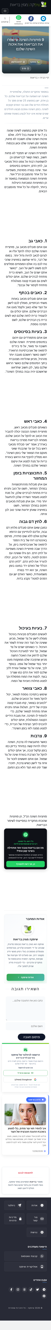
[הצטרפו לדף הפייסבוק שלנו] (11, 1289)
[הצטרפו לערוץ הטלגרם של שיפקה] (44, 1289)
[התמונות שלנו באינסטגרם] (18, 1289)
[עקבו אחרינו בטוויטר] (37, 1289)
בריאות (33, 1181)
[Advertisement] (25, 216)
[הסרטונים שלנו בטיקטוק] (31, 1289)
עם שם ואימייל (24, 1073)
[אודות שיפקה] (28, 929)
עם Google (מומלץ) (23, 1079)
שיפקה (33, 62)
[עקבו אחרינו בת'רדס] (24, 1289)
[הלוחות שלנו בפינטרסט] (44, 1296)
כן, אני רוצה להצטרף (25, 864)
